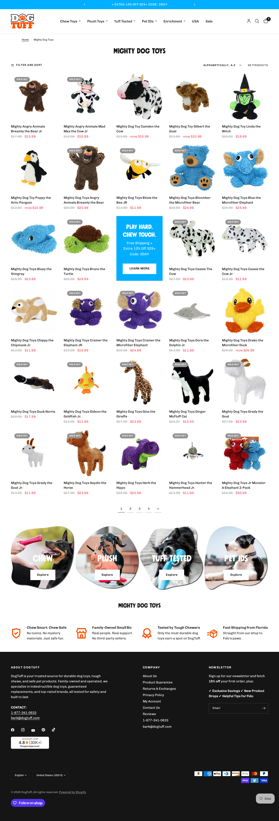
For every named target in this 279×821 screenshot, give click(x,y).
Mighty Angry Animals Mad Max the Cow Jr (84, 128)
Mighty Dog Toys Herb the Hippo (136, 485)
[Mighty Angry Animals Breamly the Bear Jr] (34, 96)
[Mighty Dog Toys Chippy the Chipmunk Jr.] (34, 310)
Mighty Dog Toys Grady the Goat (242, 414)
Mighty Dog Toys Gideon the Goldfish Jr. (85, 414)
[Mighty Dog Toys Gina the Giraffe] (139, 382)
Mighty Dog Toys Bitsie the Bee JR (136, 200)
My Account (152, 701)
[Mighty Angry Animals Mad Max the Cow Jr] (87, 96)
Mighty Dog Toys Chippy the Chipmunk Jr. (32, 342)
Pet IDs (148, 21)
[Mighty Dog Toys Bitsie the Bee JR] (139, 168)
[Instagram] (26, 730)
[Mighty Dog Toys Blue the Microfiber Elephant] (245, 168)
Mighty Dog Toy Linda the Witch (241, 128)
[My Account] (249, 21)
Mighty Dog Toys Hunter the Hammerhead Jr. (190, 485)
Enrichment (172, 21)
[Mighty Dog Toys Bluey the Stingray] (34, 239)
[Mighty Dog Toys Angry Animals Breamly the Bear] (87, 168)
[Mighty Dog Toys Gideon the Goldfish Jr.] (87, 382)
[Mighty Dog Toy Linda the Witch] (245, 96)
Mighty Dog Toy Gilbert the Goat (189, 128)
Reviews (149, 714)
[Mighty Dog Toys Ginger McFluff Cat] (192, 382)
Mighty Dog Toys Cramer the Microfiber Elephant (138, 342)
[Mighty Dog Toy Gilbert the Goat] (192, 96)
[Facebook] (15, 730)
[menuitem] (70, 21)
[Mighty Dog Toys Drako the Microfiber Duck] (245, 310)
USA (195, 21)
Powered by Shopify (72, 792)
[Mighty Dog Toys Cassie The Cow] (192, 239)
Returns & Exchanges (159, 689)
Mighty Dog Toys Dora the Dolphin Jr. (189, 342)
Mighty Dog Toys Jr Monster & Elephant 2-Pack (243, 485)
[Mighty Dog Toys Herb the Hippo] (139, 453)
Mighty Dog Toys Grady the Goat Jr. (31, 485)
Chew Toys (68, 21)
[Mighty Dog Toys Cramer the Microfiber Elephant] (139, 310)
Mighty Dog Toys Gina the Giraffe (135, 414)
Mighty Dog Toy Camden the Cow (138, 128)
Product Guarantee (158, 682)
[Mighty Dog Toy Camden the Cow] (139, 96)
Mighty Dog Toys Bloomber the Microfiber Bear (190, 200)
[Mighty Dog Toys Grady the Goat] (245, 382)
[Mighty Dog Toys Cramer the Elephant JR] (87, 310)
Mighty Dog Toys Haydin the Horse (85, 485)
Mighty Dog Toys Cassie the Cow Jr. (243, 271)
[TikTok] (56, 729)
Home (25, 39)
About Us (150, 676)
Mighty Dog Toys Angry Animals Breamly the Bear (84, 200)
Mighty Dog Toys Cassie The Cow (190, 271)
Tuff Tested (123, 21)
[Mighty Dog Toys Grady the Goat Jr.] (34, 453)
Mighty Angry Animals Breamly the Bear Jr (28, 128)
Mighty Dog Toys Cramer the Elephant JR (86, 342)
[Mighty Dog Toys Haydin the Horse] (87, 453)
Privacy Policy (153, 695)
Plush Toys (95, 21)
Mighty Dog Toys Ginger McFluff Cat (187, 414)
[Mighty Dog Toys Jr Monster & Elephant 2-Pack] (245, 453)
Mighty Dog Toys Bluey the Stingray (31, 271)
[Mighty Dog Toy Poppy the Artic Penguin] (34, 168)
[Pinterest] (46, 729)
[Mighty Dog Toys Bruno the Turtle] (87, 239)
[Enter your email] (263, 708)
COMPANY (151, 667)
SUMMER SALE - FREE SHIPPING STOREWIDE (139, 4)
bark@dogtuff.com (157, 727)
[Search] (257, 21)
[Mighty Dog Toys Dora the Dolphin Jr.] (192, 310)
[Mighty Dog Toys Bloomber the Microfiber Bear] (192, 168)
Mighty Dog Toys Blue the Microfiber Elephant (241, 200)
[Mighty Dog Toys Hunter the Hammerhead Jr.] (192, 453)
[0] (264, 21)
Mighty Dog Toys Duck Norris (33, 412)
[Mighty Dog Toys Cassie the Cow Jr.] (245, 239)
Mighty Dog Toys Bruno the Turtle (84, 271)
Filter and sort (29, 64)
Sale (209, 21)
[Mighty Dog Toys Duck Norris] (34, 382)
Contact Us (151, 708)
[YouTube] (36, 730)
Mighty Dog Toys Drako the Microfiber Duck (242, 342)
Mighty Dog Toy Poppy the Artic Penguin (31, 200)
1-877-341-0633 (23, 713)
